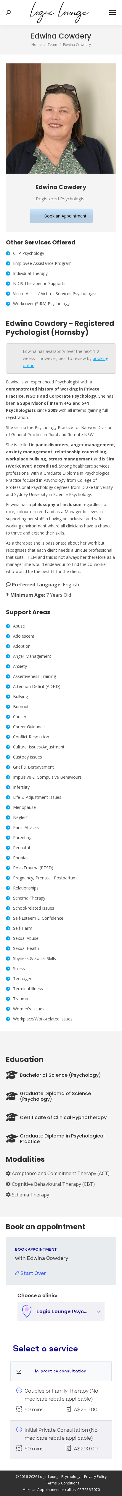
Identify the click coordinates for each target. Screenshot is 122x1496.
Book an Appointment (65, 216)
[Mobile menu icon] (112, 12)
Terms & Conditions (62, 1483)
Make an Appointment (41, 1489)
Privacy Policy (95, 1476)
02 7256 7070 (88, 1489)
